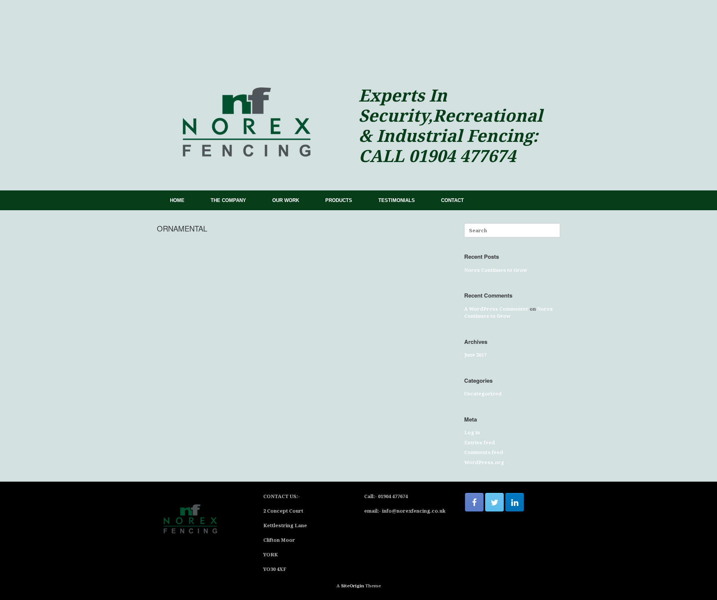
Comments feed (483, 452)
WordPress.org (484, 462)
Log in (472, 432)
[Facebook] (474, 502)
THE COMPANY (228, 200)
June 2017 (475, 354)
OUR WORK (285, 200)
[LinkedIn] (514, 502)
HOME (177, 200)
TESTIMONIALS (396, 200)
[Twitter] (494, 502)
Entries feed (479, 442)
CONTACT (452, 200)
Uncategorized (483, 393)
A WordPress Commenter (496, 308)
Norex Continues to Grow (495, 270)
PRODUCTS (338, 200)
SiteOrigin (352, 585)
